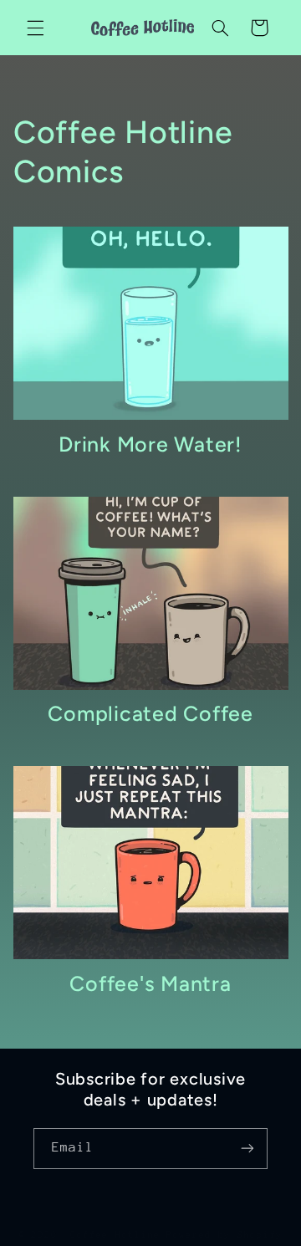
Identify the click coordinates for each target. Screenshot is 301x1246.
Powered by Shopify (224, 1234)
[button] (35, 27)
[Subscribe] (247, 1148)
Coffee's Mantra (150, 983)
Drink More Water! (150, 444)
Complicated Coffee (150, 713)
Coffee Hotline (115, 1234)
